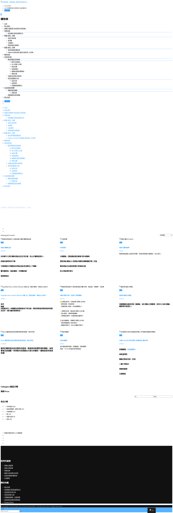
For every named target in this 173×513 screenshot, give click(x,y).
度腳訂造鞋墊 (8, 465)
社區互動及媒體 (9, 88)
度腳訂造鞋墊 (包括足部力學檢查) (15, 28)
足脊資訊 (14, 83)
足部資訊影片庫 (9, 495)
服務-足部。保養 (9, 36)
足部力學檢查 (12, 38)
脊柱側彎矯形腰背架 (14, 50)
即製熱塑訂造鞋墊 (13, 45)
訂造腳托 (10, 43)
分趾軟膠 (63, 247)
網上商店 (7, 97)
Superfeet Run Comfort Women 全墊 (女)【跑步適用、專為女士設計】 (24, 295)
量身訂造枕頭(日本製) (11, 473)
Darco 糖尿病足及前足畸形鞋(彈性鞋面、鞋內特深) (17, 340)
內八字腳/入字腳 (17, 64)
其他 (9, 419)
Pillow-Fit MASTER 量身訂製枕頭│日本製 (20, 52)
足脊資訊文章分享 (10, 492)
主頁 (5, 24)
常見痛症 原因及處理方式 (15, 33)
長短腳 (10, 40)
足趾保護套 (63, 340)
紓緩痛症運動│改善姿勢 (12, 497)
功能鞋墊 (11, 411)
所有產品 (11, 406)
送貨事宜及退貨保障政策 (12, 500)
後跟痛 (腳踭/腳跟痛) (18, 71)
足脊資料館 (8, 57)
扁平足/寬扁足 (16, 62)
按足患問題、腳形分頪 (15, 409)
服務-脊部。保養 (9, 47)
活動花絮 (14, 93)
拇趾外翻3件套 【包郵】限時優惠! (71, 295)
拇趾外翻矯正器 (6, 247)
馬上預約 (7, 10)
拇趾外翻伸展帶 (124, 247)
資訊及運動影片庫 (13, 78)
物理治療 (7, 31)
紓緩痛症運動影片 (17, 85)
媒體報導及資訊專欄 (14, 95)
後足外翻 (14, 66)
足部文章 (14, 81)
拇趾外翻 (14, 73)
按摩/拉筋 (11, 416)
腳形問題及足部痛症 (14, 59)
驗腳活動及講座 (12, 90)
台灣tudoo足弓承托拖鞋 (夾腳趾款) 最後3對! (133, 340)
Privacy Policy (9, 502)
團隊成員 (7, 55)
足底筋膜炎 (15, 69)
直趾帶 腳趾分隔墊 (125, 295)
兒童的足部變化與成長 (14, 76)
